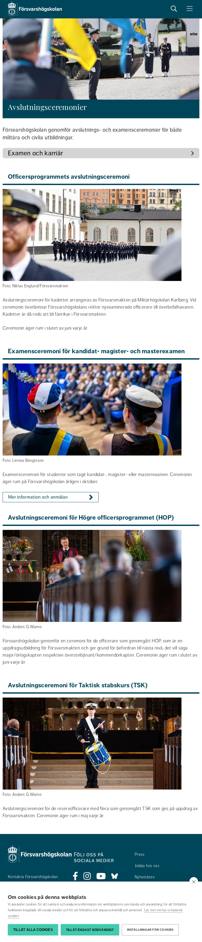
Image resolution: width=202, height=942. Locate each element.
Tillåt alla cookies (33, 930)
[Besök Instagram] (87, 876)
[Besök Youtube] (101, 876)
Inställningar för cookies (150, 929)
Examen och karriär (35, 153)
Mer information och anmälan (38, 497)
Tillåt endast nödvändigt (90, 930)
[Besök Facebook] (75, 876)
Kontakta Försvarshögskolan (33, 876)
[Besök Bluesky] (114, 876)
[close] (193, 881)
